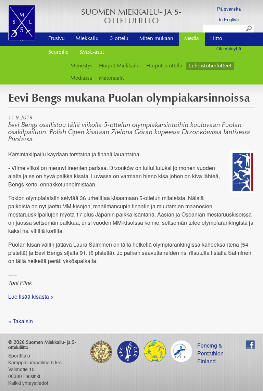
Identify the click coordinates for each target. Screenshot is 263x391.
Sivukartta (229, 38)
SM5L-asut (91, 52)
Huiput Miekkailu (119, 66)
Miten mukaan (156, 38)
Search (249, 29)
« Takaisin (20, 321)
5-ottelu (119, 38)
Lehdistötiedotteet (210, 66)
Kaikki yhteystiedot (28, 382)
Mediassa (81, 78)
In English (229, 19)
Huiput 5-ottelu (164, 66)
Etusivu (56, 38)
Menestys (81, 66)
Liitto (216, 38)
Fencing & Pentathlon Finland (210, 345)
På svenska (229, 8)
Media (191, 38)
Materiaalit (111, 78)
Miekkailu (87, 38)
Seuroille (58, 52)
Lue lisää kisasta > (30, 296)
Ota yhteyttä (228, 48)
